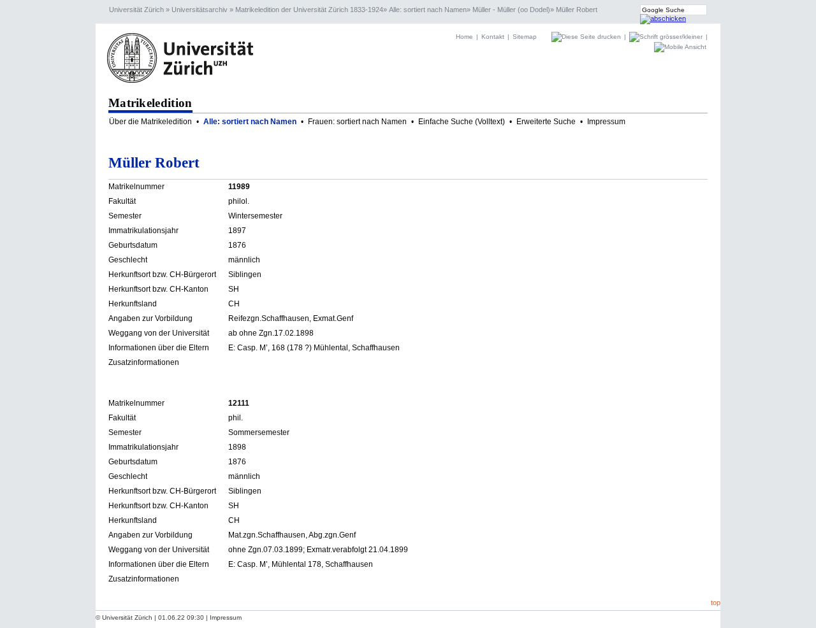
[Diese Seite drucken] (587, 36)
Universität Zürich (136, 9)
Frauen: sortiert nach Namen (357, 121)
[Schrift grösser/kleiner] (667, 36)
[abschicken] (663, 18)
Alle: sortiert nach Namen (428, 9)
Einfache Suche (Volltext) (461, 121)
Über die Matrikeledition (150, 121)
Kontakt (492, 36)
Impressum (606, 121)
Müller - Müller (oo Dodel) (511, 9)
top (715, 602)
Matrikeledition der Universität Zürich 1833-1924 (309, 9)
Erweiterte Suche (546, 121)
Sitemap (525, 36)
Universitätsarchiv (199, 9)
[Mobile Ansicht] (680, 46)
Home (464, 36)
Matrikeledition (150, 103)
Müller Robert (576, 9)
